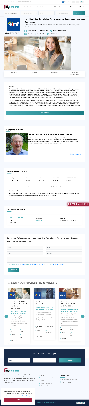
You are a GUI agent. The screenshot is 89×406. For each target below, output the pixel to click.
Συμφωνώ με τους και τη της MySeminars (36, 264)
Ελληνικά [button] (66, 2)
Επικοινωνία (44, 386)
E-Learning (82, 7)
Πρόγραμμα (54, 73)
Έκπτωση (28, 178)
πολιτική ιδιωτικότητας (36, 264)
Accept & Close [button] (18, 400)
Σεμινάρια (32, 7)
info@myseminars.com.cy (24, 1)
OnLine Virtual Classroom (59, 30)
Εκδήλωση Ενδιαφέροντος (75, 74)
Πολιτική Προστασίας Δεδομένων (46, 402)
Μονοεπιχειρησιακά (47, 378)
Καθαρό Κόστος (57, 178)
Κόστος (34, 73)
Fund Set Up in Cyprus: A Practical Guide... (30, 303)
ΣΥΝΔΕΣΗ (70, 360)
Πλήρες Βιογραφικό (75, 154)
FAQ (42, 380)
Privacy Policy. (26, 396)
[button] (6, 316)
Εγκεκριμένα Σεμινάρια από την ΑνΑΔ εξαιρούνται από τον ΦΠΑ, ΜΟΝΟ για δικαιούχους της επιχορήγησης (35, 186)
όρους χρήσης (22, 264)
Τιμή (13, 178)
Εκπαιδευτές (40, 7)
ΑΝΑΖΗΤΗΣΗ (79, 13)
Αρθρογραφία (73, 7)
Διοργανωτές (49, 7)
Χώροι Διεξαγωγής (59, 7)
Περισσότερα (45, 113)
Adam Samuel (53, 33)
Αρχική (26, 7)
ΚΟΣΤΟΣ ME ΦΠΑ (71, 178)
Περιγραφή (14, 73)
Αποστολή (14, 270)
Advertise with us (46, 383)
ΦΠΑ (40, 178)
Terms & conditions (58, 264)
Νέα (67, 7)
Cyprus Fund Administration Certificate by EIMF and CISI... (55, 304)
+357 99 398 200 (10, 1)
